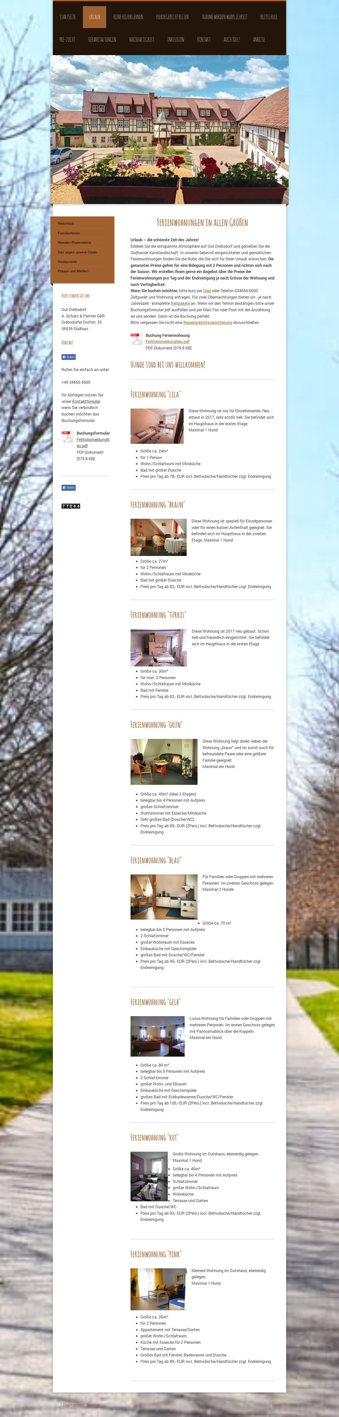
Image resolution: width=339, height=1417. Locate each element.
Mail (207, 290)
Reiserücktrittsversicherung (207, 322)
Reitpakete (180, 303)
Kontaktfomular (86, 401)
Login (276, 1405)
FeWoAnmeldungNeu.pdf (168, 341)
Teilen (70, 357)
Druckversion (73, 1405)
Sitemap (93, 1405)
